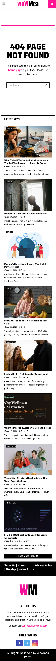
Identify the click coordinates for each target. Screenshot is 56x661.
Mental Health (11, 503)
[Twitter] (27, 643)
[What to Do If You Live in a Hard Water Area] (28, 195)
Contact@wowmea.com (34, 625)
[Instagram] (35, 643)
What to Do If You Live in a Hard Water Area (25, 213)
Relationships (11, 342)
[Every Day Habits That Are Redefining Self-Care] (28, 302)
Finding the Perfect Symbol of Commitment (26, 374)
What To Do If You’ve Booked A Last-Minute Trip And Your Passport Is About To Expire (26, 162)
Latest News (12, 119)
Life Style (9, 232)
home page (15, 69)
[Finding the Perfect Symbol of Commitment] (28, 355)
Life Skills (9, 128)
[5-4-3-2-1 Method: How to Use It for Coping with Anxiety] (28, 516)
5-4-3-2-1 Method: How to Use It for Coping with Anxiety (26, 536)
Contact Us (25, 565)
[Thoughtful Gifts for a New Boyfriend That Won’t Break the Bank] (28, 459)
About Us (9, 565)
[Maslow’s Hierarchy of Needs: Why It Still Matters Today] (28, 245)
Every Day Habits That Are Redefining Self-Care (26, 322)
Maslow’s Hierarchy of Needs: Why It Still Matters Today (25, 265)
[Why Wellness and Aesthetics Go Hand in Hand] (28, 409)
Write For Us (26, 569)
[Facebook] (19, 643)
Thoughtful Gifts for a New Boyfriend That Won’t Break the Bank (26, 479)
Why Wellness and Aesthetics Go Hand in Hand (27, 428)
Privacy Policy (43, 565)
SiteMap (11, 569)
